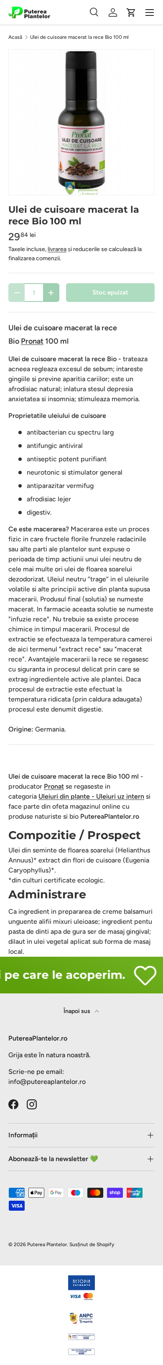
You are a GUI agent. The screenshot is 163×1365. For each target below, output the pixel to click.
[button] (131, 12)
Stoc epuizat (110, 292)
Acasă (15, 37)
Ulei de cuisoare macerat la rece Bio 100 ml (79, 37)
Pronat (54, 786)
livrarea (57, 249)
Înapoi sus (78, 1011)
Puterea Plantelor (47, 1244)
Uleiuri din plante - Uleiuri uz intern (91, 796)
